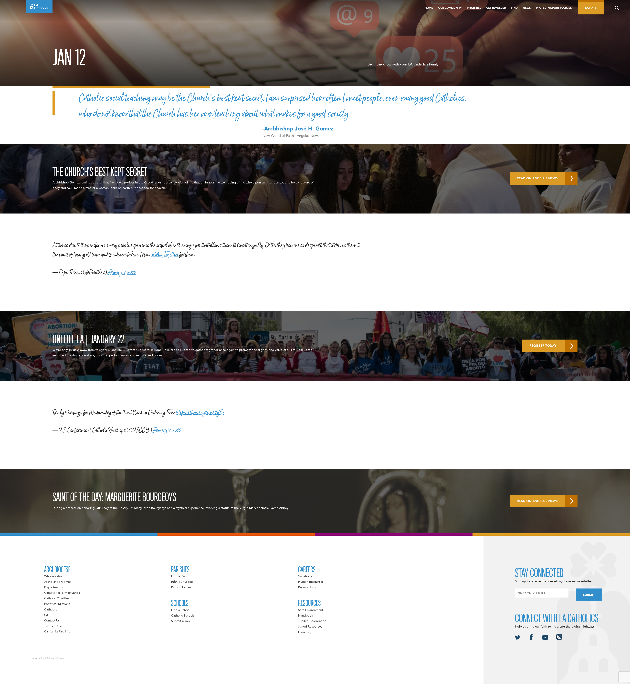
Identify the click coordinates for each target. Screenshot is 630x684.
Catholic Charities (56, 598)
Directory (304, 632)
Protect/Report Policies (554, 8)
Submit (589, 595)
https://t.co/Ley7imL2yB (200, 412)
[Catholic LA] (39, 6)
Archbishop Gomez (57, 582)
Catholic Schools (182, 615)
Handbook (305, 615)
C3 (46, 615)
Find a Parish (180, 576)
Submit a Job (180, 621)
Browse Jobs (307, 587)
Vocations (305, 576)
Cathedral (51, 609)
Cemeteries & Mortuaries (62, 593)
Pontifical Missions (57, 604)
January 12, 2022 (122, 272)
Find (514, 8)
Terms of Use (53, 626)
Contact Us (52, 620)
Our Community (450, 8)
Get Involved (496, 8)
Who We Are (53, 576)
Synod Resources (310, 626)
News (527, 8)
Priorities (474, 8)
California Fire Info (57, 631)
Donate (591, 8)
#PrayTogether (164, 254)
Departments (53, 587)
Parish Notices (181, 587)
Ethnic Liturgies (182, 582)
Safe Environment (310, 610)
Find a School (180, 610)
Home (429, 8)
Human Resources (311, 582)
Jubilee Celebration (312, 621)
